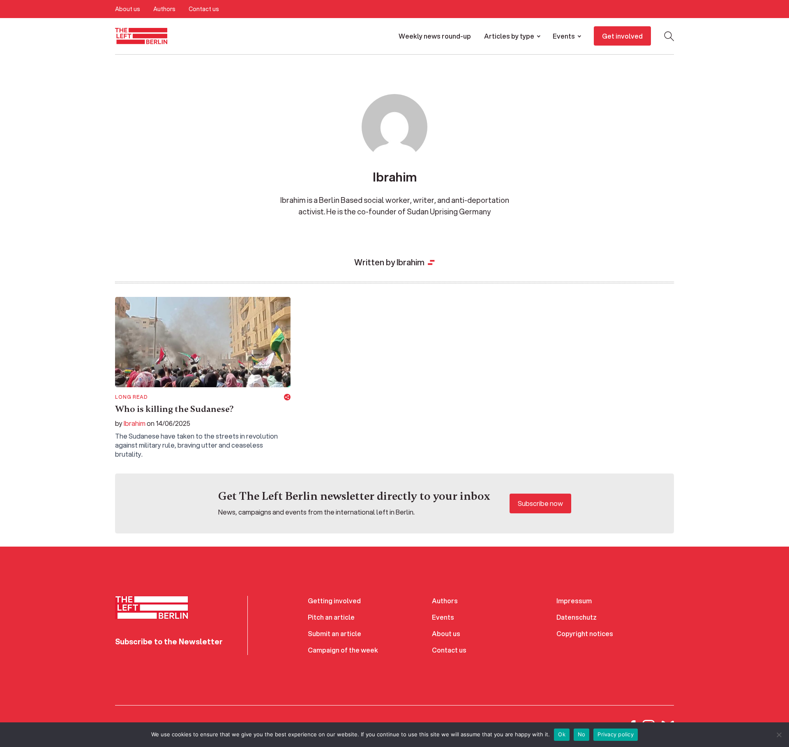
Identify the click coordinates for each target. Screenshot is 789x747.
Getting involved (334, 600)
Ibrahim (134, 423)
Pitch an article (331, 617)
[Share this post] (287, 397)
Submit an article (334, 633)
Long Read (131, 397)
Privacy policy (616, 734)
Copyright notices (584, 633)
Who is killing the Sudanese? (174, 409)
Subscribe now (540, 503)
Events (564, 36)
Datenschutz (576, 617)
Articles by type (509, 36)
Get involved (622, 36)
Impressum (574, 600)
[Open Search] (669, 36)
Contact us (204, 9)
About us (127, 9)
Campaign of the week (343, 650)
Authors (164, 9)
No (582, 734)
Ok (561, 734)
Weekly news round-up (435, 36)
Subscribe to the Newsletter (169, 641)
